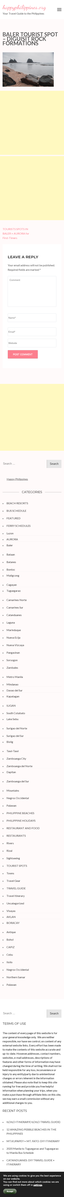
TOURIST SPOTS (16, 865)
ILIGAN (11, 705)
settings (37, 1185)
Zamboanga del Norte (19, 766)
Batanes (11, 562)
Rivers (10, 843)
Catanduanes (14, 615)
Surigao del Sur (15, 735)
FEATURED (13, 518)
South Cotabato (15, 713)
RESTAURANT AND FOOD (23, 828)
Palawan (11, 805)
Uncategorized (15, 903)
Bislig (9, 741)
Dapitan (11, 772)
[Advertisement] (32, 123)
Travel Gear (13, 880)
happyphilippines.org (24, 7)
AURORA (12, 539)
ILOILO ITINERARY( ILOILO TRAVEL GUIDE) (33, 1122)
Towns (10, 873)
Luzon (9, 533)
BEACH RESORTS (17, 503)
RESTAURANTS (16, 835)
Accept (10, 1191)
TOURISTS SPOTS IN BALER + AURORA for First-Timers (16, 233)
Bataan (10, 554)
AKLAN (11, 916)
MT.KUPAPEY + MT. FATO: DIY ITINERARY (33, 1141)
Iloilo (9, 962)
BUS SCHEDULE (16, 510)
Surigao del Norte (16, 728)
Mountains (12, 790)
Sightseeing (13, 858)
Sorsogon (12, 660)
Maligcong (12, 575)
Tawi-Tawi (12, 751)
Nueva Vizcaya (15, 645)
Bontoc (10, 569)
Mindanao (12, 684)
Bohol (9, 939)
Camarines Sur (14, 607)
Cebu (9, 954)
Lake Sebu (12, 719)
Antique (11, 932)
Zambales (12, 667)
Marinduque (13, 630)
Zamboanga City (16, 758)
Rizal (9, 850)
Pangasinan (13, 652)
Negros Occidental (17, 798)
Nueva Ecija (13, 637)
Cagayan (11, 584)
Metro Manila (14, 676)
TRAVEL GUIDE (16, 888)
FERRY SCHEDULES (18, 525)
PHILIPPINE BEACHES (20, 813)
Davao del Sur (14, 690)
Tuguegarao (13, 590)
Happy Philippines (17, 479)
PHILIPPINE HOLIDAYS (20, 820)
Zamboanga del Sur (17, 781)
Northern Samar (15, 977)
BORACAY (12, 922)
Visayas (11, 910)
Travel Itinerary (15, 895)
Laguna (10, 622)
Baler (9, 545)
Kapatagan (12, 696)
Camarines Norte (16, 599)
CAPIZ (10, 947)
